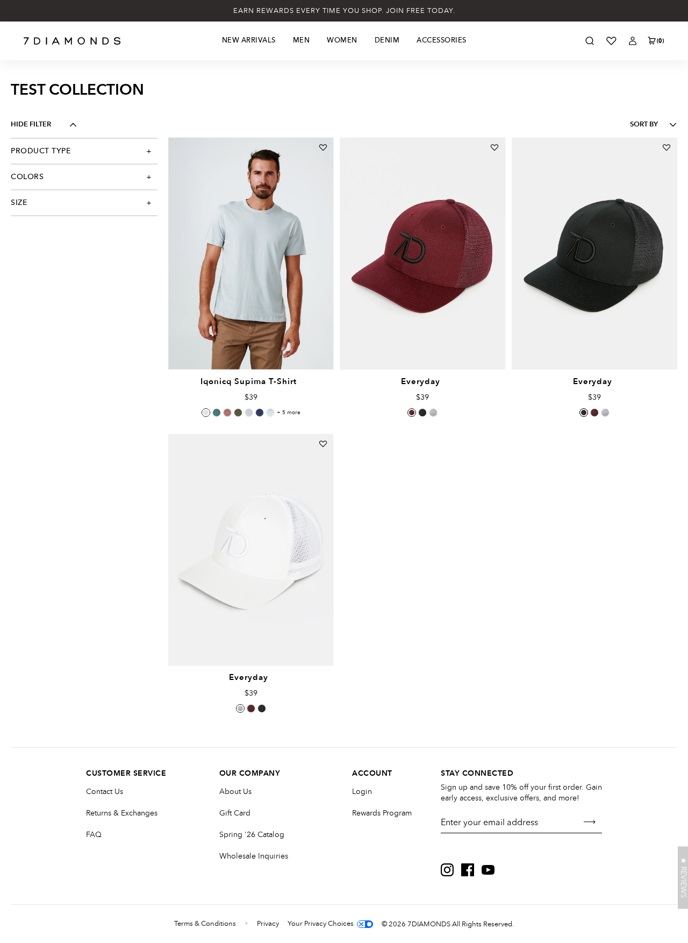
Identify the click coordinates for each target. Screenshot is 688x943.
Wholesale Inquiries (253, 856)
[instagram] (447, 869)
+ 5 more (288, 412)
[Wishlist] (611, 40)
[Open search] (589, 40)
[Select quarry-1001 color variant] (206, 412)
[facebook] (467, 869)
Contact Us (104, 791)
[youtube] (488, 869)
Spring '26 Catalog (251, 834)
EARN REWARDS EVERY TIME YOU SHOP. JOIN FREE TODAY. (344, 10)
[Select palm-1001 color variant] (238, 412)
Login (362, 791)
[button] (683, 878)
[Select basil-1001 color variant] (216, 412)
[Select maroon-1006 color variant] (411, 412)
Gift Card (234, 813)
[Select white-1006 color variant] (433, 412)
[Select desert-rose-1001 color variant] (227, 412)
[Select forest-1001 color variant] (249, 412)
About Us (235, 791)
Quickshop (251, 345)
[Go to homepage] (72, 41)
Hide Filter (31, 124)
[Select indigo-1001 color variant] (259, 412)
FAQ (94, 834)
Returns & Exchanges (121, 813)
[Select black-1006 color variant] (422, 412)
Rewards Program (382, 813)
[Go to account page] (632, 40)
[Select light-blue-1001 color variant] (270, 412)
